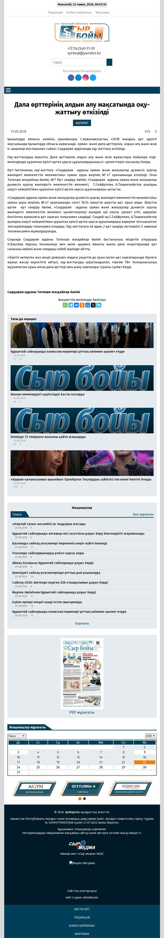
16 (144, 757)
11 (38, 757)
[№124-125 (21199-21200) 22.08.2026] (82, 674)
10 (18, 757)
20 (78, 762)
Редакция (55, 12)
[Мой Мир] (87, 305)
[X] (93, 305)
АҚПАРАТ (82, 123)
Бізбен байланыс (79, 12)
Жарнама (102, 12)
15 (123, 757)
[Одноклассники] (82, 305)
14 (100, 757)
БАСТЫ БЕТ (82, 909)
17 (18, 762)
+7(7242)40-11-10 (80, 48)
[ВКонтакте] (76, 305)
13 (78, 757)
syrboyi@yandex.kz (83, 53)
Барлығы (82, 623)
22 (123, 762)
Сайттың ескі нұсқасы (82, 891)
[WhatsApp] (65, 305)
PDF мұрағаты (82, 712)
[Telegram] (70, 305)
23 (144, 762)
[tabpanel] (34, 788)
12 (57, 757)
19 (58, 762)
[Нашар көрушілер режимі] (114, 11)
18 (38, 762)
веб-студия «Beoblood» (82, 897)
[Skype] (98, 305)
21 (100, 762)
